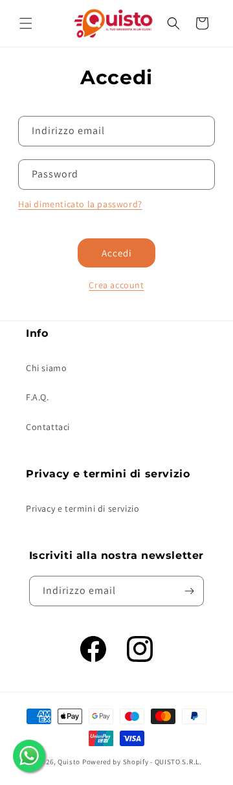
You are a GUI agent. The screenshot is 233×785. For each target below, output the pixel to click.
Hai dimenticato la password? (80, 204)
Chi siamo (46, 368)
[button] (26, 23)
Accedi (117, 253)
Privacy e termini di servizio (82, 508)
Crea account (116, 285)
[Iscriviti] (189, 591)
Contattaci (48, 427)
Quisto (69, 761)
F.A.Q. (37, 397)
